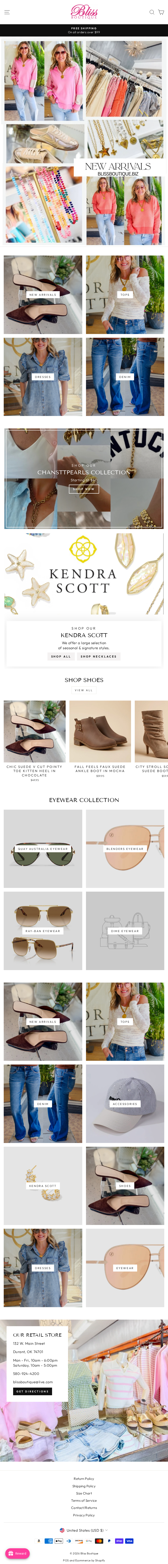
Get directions (32, 1391)
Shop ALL (61, 656)
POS (66, 1560)
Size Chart (84, 1493)
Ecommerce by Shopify (90, 1560)
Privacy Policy (84, 1515)
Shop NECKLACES (99, 656)
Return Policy (84, 1479)
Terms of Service (84, 1500)
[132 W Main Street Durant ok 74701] (84, 1391)
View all (84, 690)
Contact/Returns (84, 1508)
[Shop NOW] (84, 478)
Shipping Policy (84, 1486)
